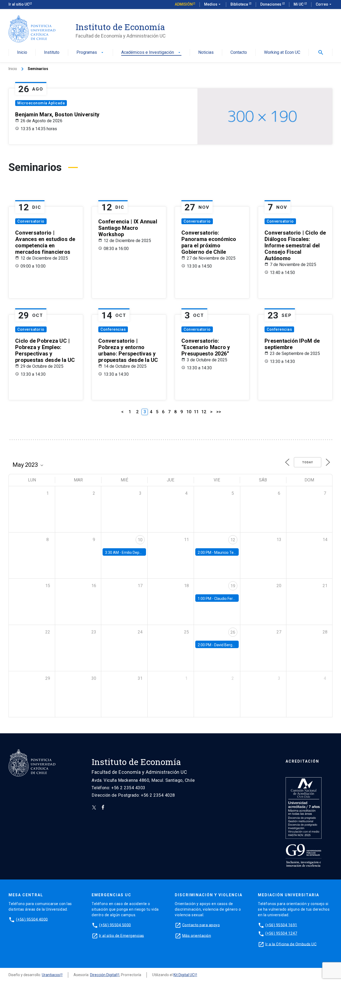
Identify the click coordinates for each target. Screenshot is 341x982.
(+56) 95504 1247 (281, 933)
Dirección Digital (103, 975)
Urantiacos (51, 975)
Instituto (51, 52)
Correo (324, 4)
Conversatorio (30, 221)
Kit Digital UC (183, 975)
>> (218, 411)
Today (307, 462)
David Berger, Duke (230, 645)
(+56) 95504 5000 (115, 925)
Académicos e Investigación (151, 52)
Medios (213, 4)
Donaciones (271, 4)
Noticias (206, 52)
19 (232, 585)
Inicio (22, 52)
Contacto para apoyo (201, 925)
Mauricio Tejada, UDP (232, 552)
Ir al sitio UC (19, 4)
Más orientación (196, 935)
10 (188, 411)
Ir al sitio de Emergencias (121, 935)
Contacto (238, 52)
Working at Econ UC (282, 52)
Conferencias (113, 329)
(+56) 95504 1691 (281, 925)
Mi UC (299, 4)
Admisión (184, 4)
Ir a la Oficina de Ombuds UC (290, 944)
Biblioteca (239, 4)
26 (232, 632)
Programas (90, 52)
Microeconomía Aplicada (41, 103)
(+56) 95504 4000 (32, 919)
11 (196, 411)
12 (203, 411)
